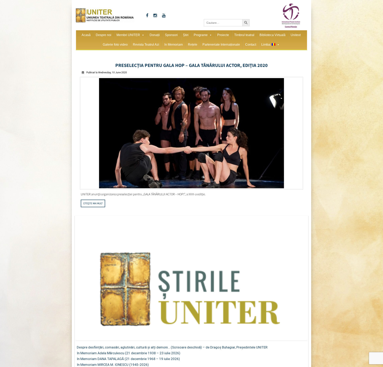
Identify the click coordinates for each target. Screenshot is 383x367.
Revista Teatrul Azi (146, 44)
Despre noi (103, 35)
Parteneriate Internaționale (221, 44)
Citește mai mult (93, 202)
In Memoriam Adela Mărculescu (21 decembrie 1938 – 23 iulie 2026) (128, 352)
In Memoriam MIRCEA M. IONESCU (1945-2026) (113, 363)
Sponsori (171, 35)
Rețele (192, 44)
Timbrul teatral (244, 35)
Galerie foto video (115, 44)
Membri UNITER (128, 35)
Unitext (296, 35)
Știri (186, 35)
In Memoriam (173, 44)
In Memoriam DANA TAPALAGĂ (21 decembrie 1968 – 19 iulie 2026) (128, 358)
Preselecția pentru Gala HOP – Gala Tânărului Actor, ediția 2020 (191, 64)
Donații (155, 35)
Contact (250, 44)
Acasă (86, 35)
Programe (201, 35)
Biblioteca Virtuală (272, 35)
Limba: (266, 44)
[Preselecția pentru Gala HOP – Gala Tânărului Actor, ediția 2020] (191, 187)
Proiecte (223, 35)
